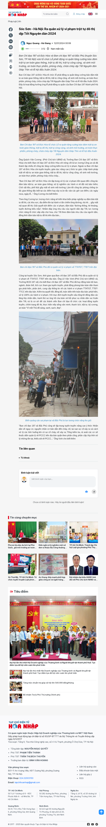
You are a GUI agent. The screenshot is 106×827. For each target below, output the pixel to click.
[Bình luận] (11, 55)
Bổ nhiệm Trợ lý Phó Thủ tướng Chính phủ (41, 695)
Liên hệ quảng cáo (87, 766)
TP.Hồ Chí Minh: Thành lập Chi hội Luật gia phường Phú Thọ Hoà (83, 547)
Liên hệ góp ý (85, 774)
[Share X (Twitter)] (11, 35)
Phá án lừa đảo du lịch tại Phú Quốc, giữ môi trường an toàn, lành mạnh (21, 547)
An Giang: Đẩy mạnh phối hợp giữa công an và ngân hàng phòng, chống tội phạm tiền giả (53, 579)
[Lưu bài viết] (11, 61)
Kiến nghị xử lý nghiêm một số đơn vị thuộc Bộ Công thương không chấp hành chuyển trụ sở (53, 547)
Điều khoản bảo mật (88, 770)
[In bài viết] (11, 67)
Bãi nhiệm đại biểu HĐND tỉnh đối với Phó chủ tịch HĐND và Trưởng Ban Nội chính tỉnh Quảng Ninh (82, 581)
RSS (81, 778)
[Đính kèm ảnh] (86, 491)
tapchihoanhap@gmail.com (27, 782)
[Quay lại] (11, 73)
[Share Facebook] (11, 29)
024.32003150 (26, 778)
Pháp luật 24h (14, 21)
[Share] (11, 47)
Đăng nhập (80, 14)
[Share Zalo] (11, 41)
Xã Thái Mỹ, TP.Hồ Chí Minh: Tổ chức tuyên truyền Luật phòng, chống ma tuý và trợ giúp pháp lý (22, 581)
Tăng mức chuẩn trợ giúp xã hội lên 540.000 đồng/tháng (48, 683)
